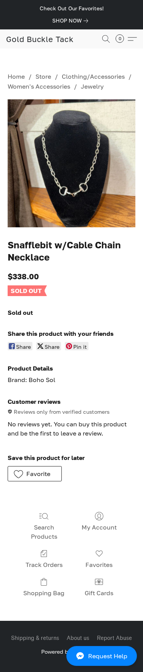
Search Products (44, 531)
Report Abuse (114, 638)
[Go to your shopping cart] (122, 39)
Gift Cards (99, 593)
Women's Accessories (39, 86)
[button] (71, 656)
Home (16, 76)
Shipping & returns (35, 638)
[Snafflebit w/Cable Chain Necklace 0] (71, 163)
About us (78, 638)
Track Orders (44, 564)
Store (43, 76)
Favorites (98, 564)
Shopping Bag (43, 593)
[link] (71, 20)
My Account (99, 527)
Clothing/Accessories (93, 76)
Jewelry (92, 86)
